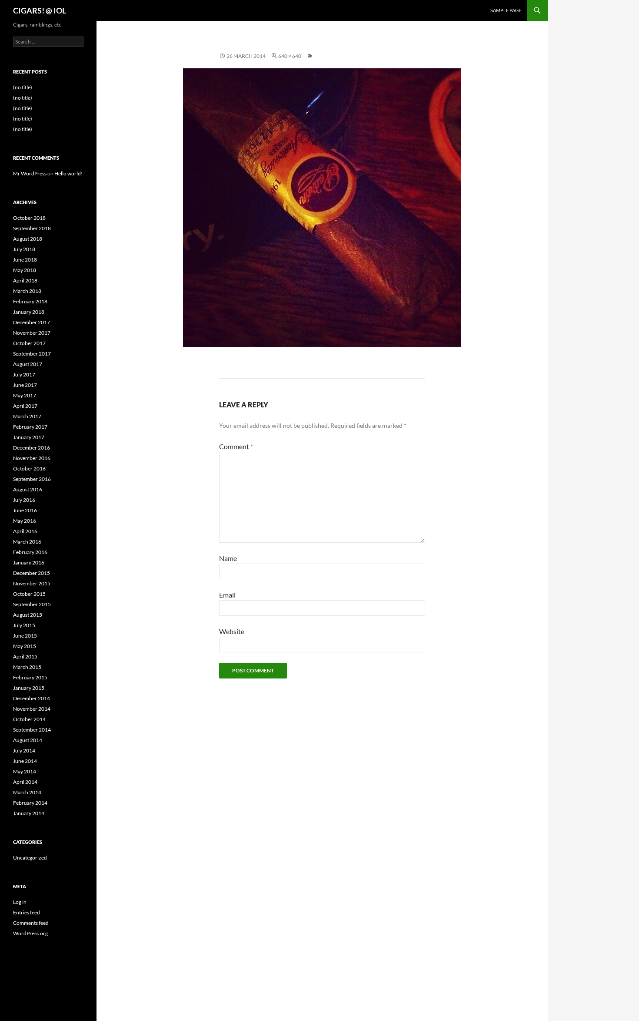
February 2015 (30, 677)
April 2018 (25, 280)
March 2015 (27, 667)
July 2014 (24, 750)
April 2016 (25, 531)
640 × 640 (289, 56)
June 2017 (25, 385)
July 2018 (24, 249)
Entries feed (26, 912)
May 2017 (24, 395)
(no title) (22, 87)
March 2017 (27, 416)
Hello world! (68, 173)
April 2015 (25, 656)
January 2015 (28, 688)
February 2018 (30, 301)
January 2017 (28, 437)
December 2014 (31, 698)
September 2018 (32, 228)
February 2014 (30, 802)
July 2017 (24, 374)
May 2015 (24, 646)
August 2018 (27, 238)
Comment (236, 446)
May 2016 (24, 520)
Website (231, 631)
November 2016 (31, 458)
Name (228, 558)
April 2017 (25, 406)
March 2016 (27, 541)
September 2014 (32, 729)
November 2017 (31, 332)
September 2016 (32, 479)
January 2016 (28, 562)
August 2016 (27, 489)
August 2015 (27, 614)
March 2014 (27, 792)
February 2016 (30, 552)
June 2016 (25, 510)
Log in (20, 902)
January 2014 (28, 813)
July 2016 (24, 500)
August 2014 (27, 740)
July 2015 (24, 625)
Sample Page (505, 10)
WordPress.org (30, 933)
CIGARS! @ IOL (39, 10)
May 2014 (24, 771)
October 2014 (29, 719)
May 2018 (24, 270)
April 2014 (25, 782)
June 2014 (25, 761)
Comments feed (31, 923)
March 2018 (27, 291)
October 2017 (29, 343)
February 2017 (30, 426)
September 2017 (32, 353)
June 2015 (25, 635)
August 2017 (27, 364)
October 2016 (29, 468)
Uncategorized (30, 857)
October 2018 (29, 218)
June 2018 (25, 259)
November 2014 (31, 708)
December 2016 (31, 447)
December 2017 (31, 322)
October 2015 (29, 594)
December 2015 (31, 573)
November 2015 (31, 583)
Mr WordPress (30, 173)
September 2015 (32, 604)
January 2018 (28, 312)
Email (227, 595)
